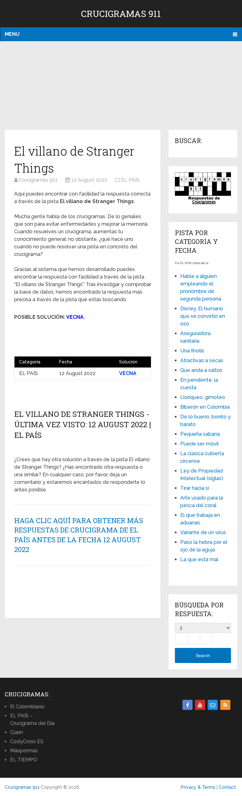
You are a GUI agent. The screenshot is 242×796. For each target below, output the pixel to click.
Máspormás (24, 751)
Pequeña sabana (200, 434)
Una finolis (192, 351)
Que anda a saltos (201, 370)
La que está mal (199, 559)
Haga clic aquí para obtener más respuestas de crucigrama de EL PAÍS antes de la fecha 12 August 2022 (78, 535)
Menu (12, 34)
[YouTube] (200, 705)
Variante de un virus (203, 532)
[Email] (213, 705)
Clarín (16, 732)
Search (203, 655)
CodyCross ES (26, 741)
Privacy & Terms (198, 787)
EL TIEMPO (23, 760)
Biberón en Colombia (205, 407)
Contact (227, 787)
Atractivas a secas (201, 360)
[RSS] (225, 705)
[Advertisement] (121, 86)
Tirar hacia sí (194, 488)
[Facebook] (187, 705)
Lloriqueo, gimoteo (202, 397)
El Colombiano (27, 707)
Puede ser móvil (199, 444)
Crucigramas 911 (121, 13)
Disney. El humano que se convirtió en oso (202, 316)
